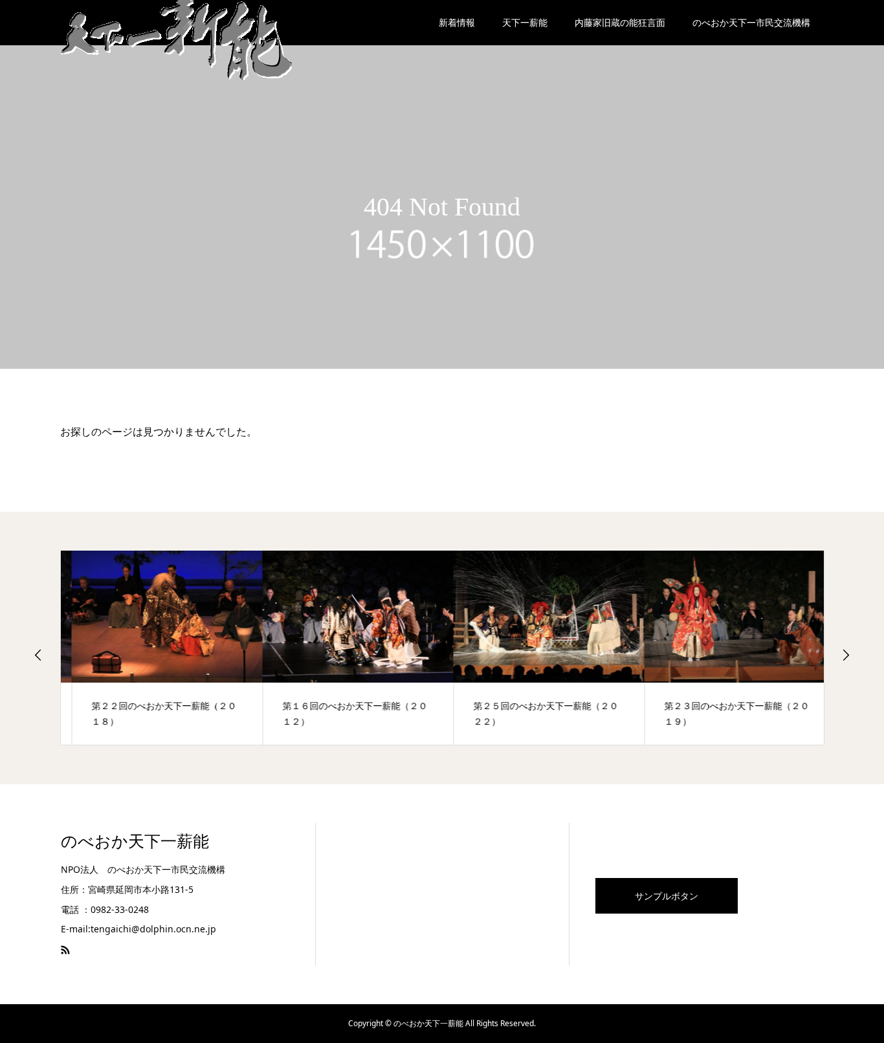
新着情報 (457, 22)
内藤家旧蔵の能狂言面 (620, 22)
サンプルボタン (666, 896)
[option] (156, 648)
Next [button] (845, 654)
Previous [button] (38, 654)
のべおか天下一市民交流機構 (751, 22)
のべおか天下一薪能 (135, 841)
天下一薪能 (524, 22)
